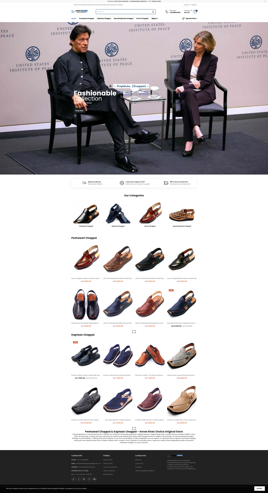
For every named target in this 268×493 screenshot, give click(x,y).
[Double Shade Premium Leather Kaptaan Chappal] (150, 400)
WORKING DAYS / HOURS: (79, 471)
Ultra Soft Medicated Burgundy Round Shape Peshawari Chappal (158, 323)
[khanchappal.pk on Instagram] (89, 479)
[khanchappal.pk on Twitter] (84, 479)
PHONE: (73, 460)
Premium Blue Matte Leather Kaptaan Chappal (120, 375)
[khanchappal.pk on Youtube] (94, 479)
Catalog (138, 467)
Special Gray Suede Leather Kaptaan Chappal (183, 375)
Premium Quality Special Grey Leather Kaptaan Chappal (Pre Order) (95, 420)
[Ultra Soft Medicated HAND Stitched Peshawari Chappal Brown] (118, 259)
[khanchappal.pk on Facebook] (79, 479)
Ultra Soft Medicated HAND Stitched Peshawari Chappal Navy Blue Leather (129, 323)
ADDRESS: (74, 467)
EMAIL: (73, 463)
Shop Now (79, 111)
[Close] (265, 1)
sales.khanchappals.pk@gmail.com (88, 463)
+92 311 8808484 (82, 460)
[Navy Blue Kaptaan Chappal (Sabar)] (118, 400)
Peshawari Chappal (86, 18)
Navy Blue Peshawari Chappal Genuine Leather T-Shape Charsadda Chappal (194, 323)
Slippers (154, 18)
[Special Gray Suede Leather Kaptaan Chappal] (182, 356)
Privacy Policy (108, 463)
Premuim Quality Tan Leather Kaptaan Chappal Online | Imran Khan (159, 375)
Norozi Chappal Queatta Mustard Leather (86, 278)
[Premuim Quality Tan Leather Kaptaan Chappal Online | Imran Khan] (150, 356)
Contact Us (139, 463)
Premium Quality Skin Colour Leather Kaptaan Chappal (186, 420)
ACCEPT (259, 488)
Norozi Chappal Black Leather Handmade (181, 278)
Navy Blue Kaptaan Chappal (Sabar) (118, 420)
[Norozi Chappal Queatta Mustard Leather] (86, 259)
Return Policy (107, 460)
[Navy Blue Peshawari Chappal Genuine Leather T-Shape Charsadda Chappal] (182, 304)
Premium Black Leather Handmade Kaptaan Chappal (90, 375)
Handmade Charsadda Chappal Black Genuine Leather (91, 323)
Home (73, 18)
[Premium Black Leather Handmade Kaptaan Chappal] (86, 356)
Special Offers (191, 18)
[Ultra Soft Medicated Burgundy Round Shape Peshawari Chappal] (150, 304)
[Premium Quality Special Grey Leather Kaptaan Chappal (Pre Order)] (86, 400)
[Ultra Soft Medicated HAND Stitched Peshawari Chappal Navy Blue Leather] (118, 304)
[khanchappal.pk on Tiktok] (73, 479)
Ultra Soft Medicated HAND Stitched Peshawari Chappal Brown (125, 278)
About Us (138, 460)
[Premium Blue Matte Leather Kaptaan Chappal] (118, 356)
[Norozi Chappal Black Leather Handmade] (182, 259)
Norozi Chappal (142, 18)
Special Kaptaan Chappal (123, 18)
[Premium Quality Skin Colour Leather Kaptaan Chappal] (182, 400)
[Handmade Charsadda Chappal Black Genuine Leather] (86, 304)
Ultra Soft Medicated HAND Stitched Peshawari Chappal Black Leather (160, 278)
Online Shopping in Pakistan (144, 471)
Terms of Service (109, 471)
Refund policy (108, 474)
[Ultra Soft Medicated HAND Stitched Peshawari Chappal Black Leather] (150, 259)
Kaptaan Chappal (104, 18)
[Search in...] (153, 11)
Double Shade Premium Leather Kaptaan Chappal (153, 420)
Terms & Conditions (110, 467)
